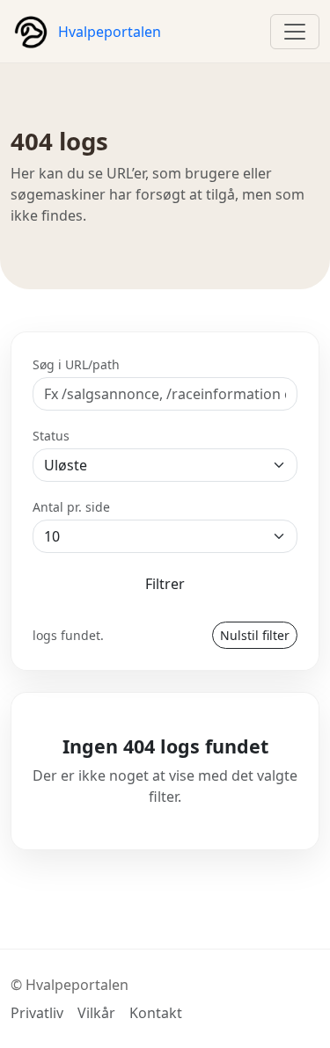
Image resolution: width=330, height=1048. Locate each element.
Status (51, 435)
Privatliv (37, 1013)
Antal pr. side (71, 507)
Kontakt (155, 1013)
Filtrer (165, 583)
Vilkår (96, 1013)
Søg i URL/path (76, 364)
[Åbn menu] (294, 31)
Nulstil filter (255, 635)
